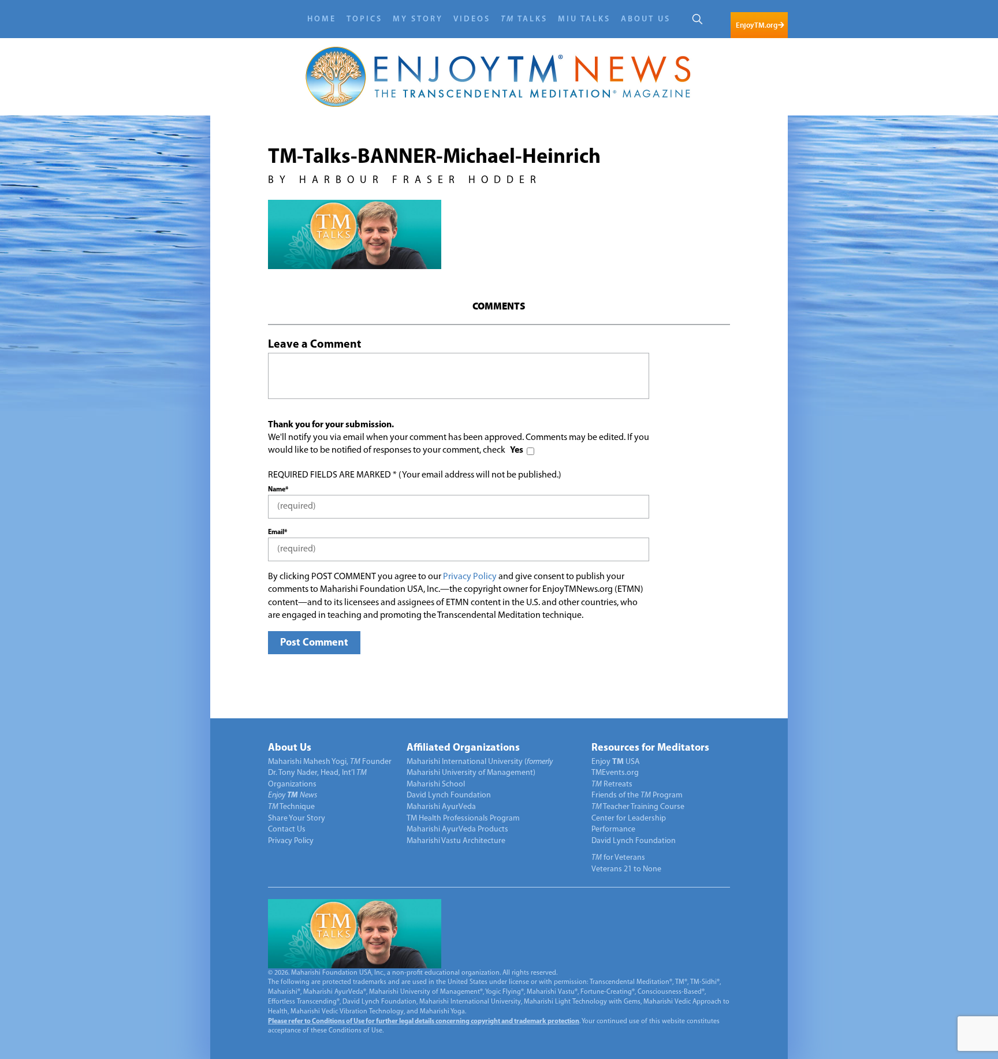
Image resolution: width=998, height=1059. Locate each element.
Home (321, 19)
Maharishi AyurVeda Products (457, 829)
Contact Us (287, 829)
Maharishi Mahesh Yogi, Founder (330, 762)
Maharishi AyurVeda (441, 807)
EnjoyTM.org (756, 25)
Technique (291, 807)
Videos (471, 19)
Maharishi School (436, 784)
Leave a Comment (314, 344)
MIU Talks (584, 19)
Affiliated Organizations (463, 748)
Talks (524, 19)
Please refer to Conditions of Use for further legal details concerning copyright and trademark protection (423, 1021)
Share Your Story (296, 818)
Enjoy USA (615, 762)
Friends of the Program (637, 795)
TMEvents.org (615, 773)
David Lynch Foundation (449, 795)
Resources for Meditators (650, 748)
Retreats (611, 784)
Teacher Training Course (637, 807)
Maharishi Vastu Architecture (456, 841)
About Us (646, 19)
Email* (277, 532)
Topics (364, 19)
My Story (418, 19)
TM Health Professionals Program (463, 818)
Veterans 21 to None (626, 869)
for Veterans (618, 857)
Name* (278, 489)
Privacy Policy (470, 576)
